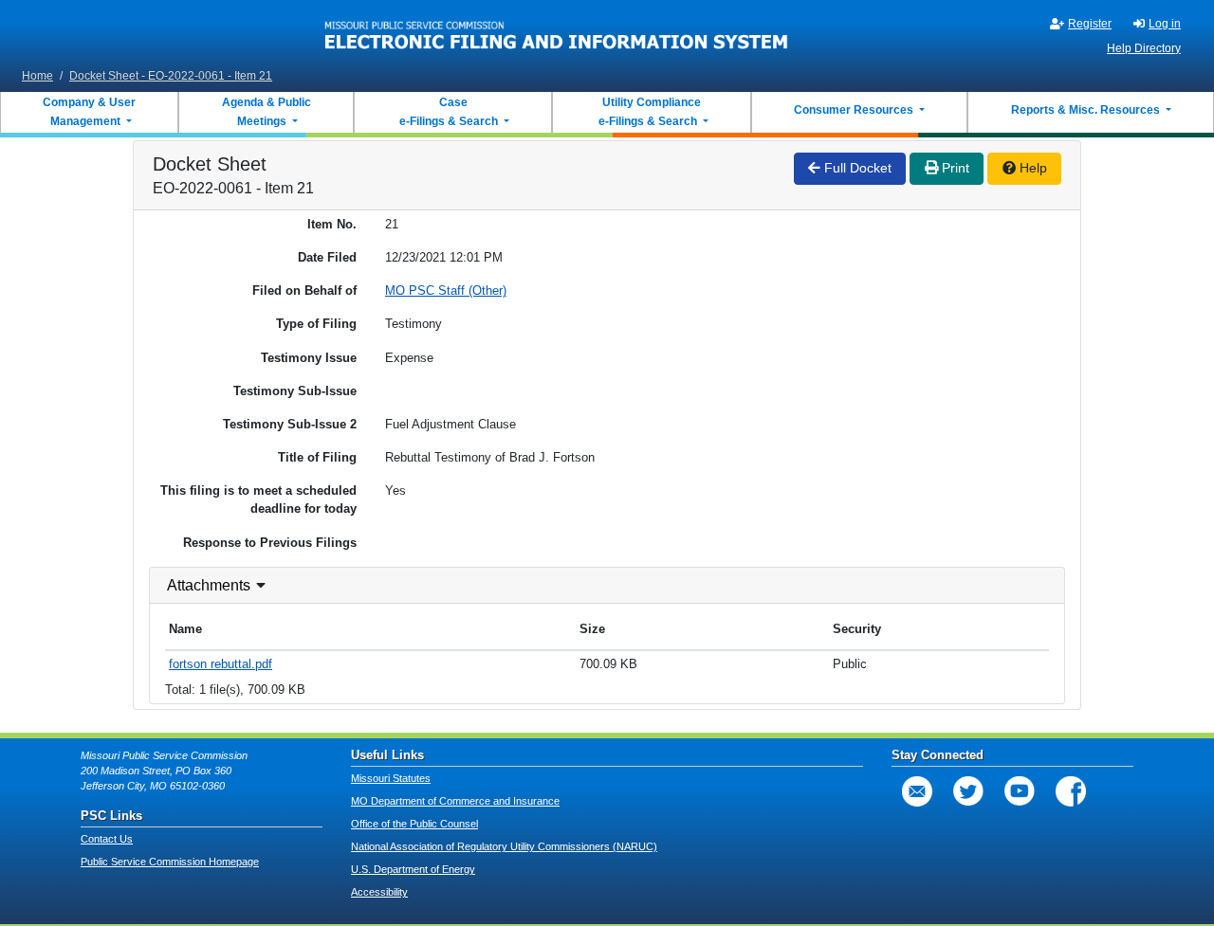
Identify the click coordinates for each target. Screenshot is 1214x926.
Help (1031, 167)
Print (953, 167)
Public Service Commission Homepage (170, 861)
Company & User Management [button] (89, 112)
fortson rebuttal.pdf (220, 664)
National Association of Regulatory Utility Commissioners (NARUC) (504, 846)
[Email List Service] (917, 791)
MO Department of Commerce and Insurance (455, 801)
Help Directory (1144, 48)
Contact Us (107, 838)
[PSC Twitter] (968, 791)
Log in (1165, 23)
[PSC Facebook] (1071, 791)
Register (1090, 23)
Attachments (208, 585)
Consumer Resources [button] (855, 110)
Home (37, 75)
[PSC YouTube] (1019, 791)
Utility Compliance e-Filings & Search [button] (649, 112)
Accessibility (379, 892)
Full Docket (856, 167)
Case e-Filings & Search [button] (448, 112)
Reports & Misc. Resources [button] (1087, 110)
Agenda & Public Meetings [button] (266, 112)
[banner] (557, 31)
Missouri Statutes (391, 778)
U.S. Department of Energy (413, 869)
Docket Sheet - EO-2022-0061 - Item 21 (170, 75)
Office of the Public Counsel (414, 823)
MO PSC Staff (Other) (445, 290)
